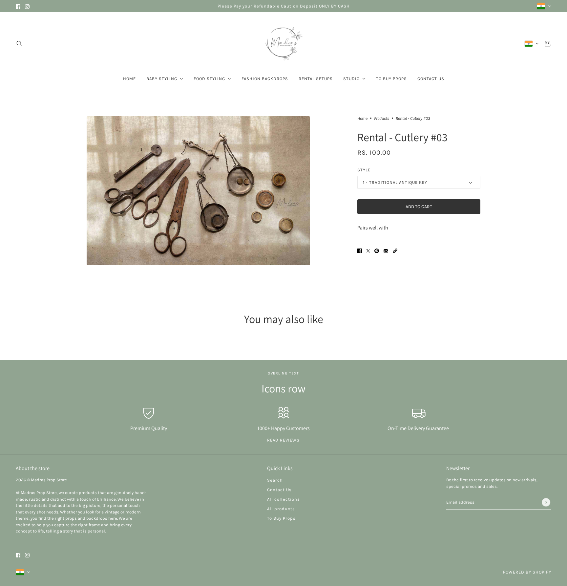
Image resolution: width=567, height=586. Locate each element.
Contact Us (279, 489)
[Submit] (546, 502)
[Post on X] (368, 250)
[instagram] (27, 6)
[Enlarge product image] (198, 190)
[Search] (19, 43)
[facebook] (18, 6)
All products (281, 508)
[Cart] (547, 43)
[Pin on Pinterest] (377, 250)
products (381, 118)
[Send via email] (386, 250)
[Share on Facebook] (360, 250)
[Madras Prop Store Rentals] (283, 44)
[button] (395, 250)
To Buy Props (281, 518)
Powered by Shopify (527, 572)
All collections (283, 499)
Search (275, 480)
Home (362, 118)
